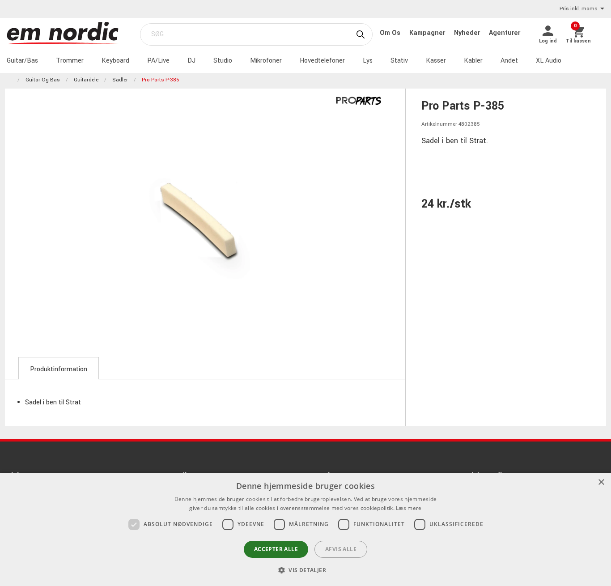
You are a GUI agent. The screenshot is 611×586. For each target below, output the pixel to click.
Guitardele (86, 80)
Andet (509, 60)
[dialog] (305, 529)
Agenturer (504, 33)
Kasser (436, 60)
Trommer (70, 60)
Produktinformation (58, 369)
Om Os (391, 33)
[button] (305, 570)
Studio (222, 60)
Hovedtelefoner (322, 60)
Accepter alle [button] (276, 549)
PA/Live (158, 60)
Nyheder (468, 33)
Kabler (473, 60)
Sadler (120, 80)
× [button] (601, 482)
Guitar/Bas (22, 60)
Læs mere (408, 508)
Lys (368, 60)
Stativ (399, 60)
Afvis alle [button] (340, 549)
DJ (191, 60)
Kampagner (428, 33)
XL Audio (548, 60)
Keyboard (115, 60)
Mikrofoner (266, 60)
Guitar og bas (42, 80)
